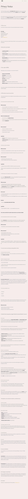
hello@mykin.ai (5, 37)
